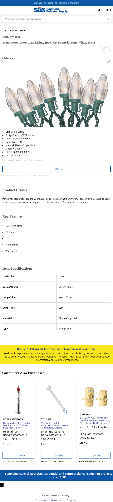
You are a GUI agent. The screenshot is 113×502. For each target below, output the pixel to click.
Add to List (59, 169)
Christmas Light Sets (18, 30)
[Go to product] (18, 399)
